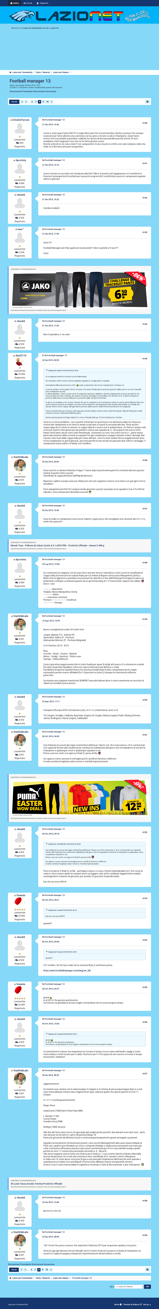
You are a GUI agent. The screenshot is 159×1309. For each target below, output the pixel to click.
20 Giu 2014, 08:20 (50, 1075)
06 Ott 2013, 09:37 (50, 989)
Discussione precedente (21, 91)
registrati (54, 28)
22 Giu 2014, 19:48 (50, 1202)
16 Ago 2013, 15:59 (51, 621)
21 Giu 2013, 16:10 (50, 165)
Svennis (20, 895)
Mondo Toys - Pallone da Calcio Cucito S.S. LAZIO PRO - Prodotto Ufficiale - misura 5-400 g (57, 545)
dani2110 (21, 355)
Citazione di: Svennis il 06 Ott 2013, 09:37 (62, 1034)
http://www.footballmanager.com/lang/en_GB (67, 970)
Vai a (112, 1286)
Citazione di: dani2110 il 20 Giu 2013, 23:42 (63, 370)
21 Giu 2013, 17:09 (50, 234)
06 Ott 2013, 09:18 (50, 834)
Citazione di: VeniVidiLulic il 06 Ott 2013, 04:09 (64, 844)
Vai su (14, 1270)
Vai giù (14, 102)
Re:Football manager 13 (53, 120)
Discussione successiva (44, 91)
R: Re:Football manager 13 (54, 355)
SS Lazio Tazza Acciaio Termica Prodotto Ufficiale (36, 1183)
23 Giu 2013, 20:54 (50, 462)
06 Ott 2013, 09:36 (50, 942)
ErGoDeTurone (20, 119)
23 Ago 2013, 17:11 (51, 701)
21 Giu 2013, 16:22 (50, 199)
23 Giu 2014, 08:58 (50, 1237)
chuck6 (21, 194)
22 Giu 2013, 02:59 (50, 360)
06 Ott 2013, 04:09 (50, 736)
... (29, 101)
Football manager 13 (30, 81)
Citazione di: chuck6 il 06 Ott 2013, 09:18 (62, 910)
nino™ (21, 229)
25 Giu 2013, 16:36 (50, 510)
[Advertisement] (79, 51)
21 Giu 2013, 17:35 (50, 325)
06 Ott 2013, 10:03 (50, 1024)
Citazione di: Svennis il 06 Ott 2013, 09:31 (62, 952)
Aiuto (117, 1304)
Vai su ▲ (147, 1304)
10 (47, 102)
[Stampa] (147, 102)
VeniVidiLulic (20, 457)
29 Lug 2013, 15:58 (50, 564)
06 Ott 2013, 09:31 (50, 900)
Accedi (45, 28)
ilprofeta (21, 160)
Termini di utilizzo (131, 1304)
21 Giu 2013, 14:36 (50, 124)
